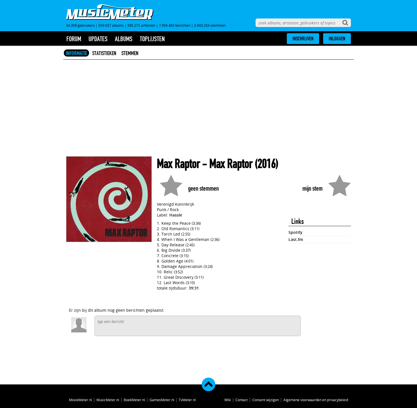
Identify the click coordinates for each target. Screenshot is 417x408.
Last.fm (295, 239)
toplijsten (152, 39)
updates (98, 39)
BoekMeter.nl (134, 399)
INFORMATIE (76, 53)
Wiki (227, 399)
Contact (241, 399)
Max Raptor (178, 163)
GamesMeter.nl (161, 399)
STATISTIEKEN (104, 53)
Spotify (295, 232)
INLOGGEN (337, 39)
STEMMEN (129, 53)
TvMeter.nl (187, 399)
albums (123, 39)
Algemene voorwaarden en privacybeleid (315, 399)
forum (73, 39)
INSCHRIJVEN (302, 39)
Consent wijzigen (265, 399)
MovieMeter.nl (80, 399)
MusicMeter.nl (107, 399)
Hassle (175, 215)
